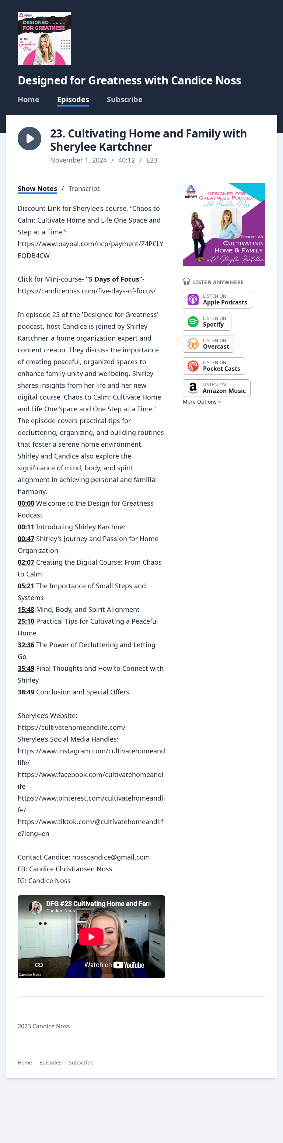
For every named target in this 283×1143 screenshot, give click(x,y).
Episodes (73, 99)
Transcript (84, 188)
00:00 (26, 503)
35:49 (26, 668)
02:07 (26, 562)
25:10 (26, 621)
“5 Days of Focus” (114, 279)
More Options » (202, 401)
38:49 (26, 691)
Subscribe (125, 99)
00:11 (26, 526)
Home (28, 99)
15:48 (26, 609)
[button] (29, 138)
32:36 (26, 644)
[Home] (44, 38)
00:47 (26, 538)
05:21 (26, 585)
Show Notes (37, 188)
